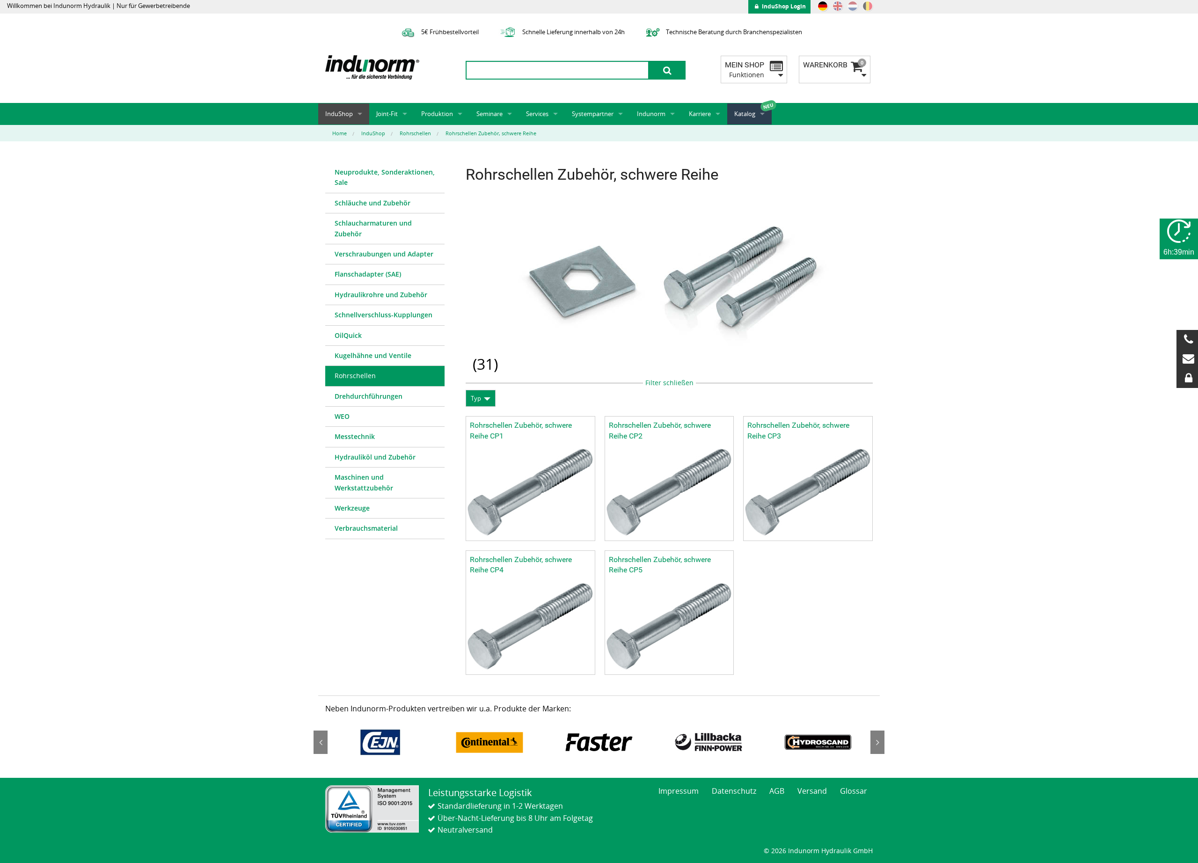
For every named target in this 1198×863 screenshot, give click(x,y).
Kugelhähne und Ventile (373, 355)
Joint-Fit (387, 114)
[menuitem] (385, 177)
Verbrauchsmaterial (366, 528)
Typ (476, 398)
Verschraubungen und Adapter (384, 253)
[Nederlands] (852, 6)
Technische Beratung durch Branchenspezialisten (733, 32)
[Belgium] (867, 6)
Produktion (437, 114)
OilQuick (348, 335)
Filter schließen (669, 382)
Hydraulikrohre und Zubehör (381, 294)
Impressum (678, 791)
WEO (342, 416)
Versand (812, 791)
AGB (776, 791)
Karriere (700, 114)
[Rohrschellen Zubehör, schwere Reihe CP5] (669, 626)
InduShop (339, 114)
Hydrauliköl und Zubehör (375, 457)
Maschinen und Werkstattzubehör (364, 482)
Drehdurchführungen (368, 396)
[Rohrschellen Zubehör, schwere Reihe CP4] (530, 626)
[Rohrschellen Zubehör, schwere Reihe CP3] (808, 492)
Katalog (744, 114)
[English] (838, 6)
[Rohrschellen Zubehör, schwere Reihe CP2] (669, 492)
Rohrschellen (355, 375)
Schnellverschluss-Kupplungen (383, 314)
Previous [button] (321, 742)
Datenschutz (734, 791)
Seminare (489, 114)
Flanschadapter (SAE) (368, 274)
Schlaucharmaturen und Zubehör (373, 228)
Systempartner (593, 114)
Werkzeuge (352, 508)
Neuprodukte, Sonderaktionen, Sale (385, 177)
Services (537, 114)
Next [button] (877, 742)
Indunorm (651, 114)
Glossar (853, 791)
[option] (380, 742)
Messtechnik (355, 436)
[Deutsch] (823, 6)
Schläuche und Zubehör (372, 202)
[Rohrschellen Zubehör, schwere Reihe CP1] (530, 492)
